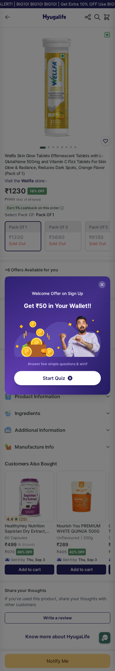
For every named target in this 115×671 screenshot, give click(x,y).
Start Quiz (54, 378)
